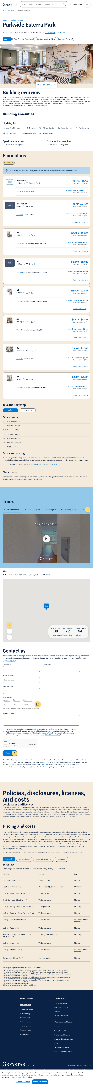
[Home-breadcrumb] (3, 10)
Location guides (25, 1026)
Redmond (11, 10)
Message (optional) (9, 713)
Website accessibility (61, 1047)
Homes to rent (25, 1005)
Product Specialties (61, 1015)
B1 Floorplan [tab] (50, 510)
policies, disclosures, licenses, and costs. (43, 464)
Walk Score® (79, 635)
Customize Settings (23, 1082)
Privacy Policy (27, 1077)
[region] (46, 1077)
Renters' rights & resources (63, 1039)
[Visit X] (38, 1065)
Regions (57, 1011)
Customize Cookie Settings (63, 1051)
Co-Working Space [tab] (68, 510)
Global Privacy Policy (52, 735)
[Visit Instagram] (29, 1065)
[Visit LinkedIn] (33, 1065)
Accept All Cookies (40, 1082)
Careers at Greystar (61, 1007)
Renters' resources (26, 1022)
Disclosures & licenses (62, 1035)
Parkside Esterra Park (24, 10)
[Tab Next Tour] (87, 509)
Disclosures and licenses (63, 1022)
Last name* (47, 665)
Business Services (60, 1003)
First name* (7, 665)
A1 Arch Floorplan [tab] (11, 510)
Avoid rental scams (26, 1010)
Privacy (57, 1027)
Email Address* (8, 686)
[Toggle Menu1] (87, 4)
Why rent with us (26, 1030)
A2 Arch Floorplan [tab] (32, 510)
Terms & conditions (61, 1031)
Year (24, 700)
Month (5, 700)
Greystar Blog (24, 1034)
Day (14, 700)
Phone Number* (8, 676)
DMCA (56, 1043)
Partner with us (60, 998)
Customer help (25, 1014)
